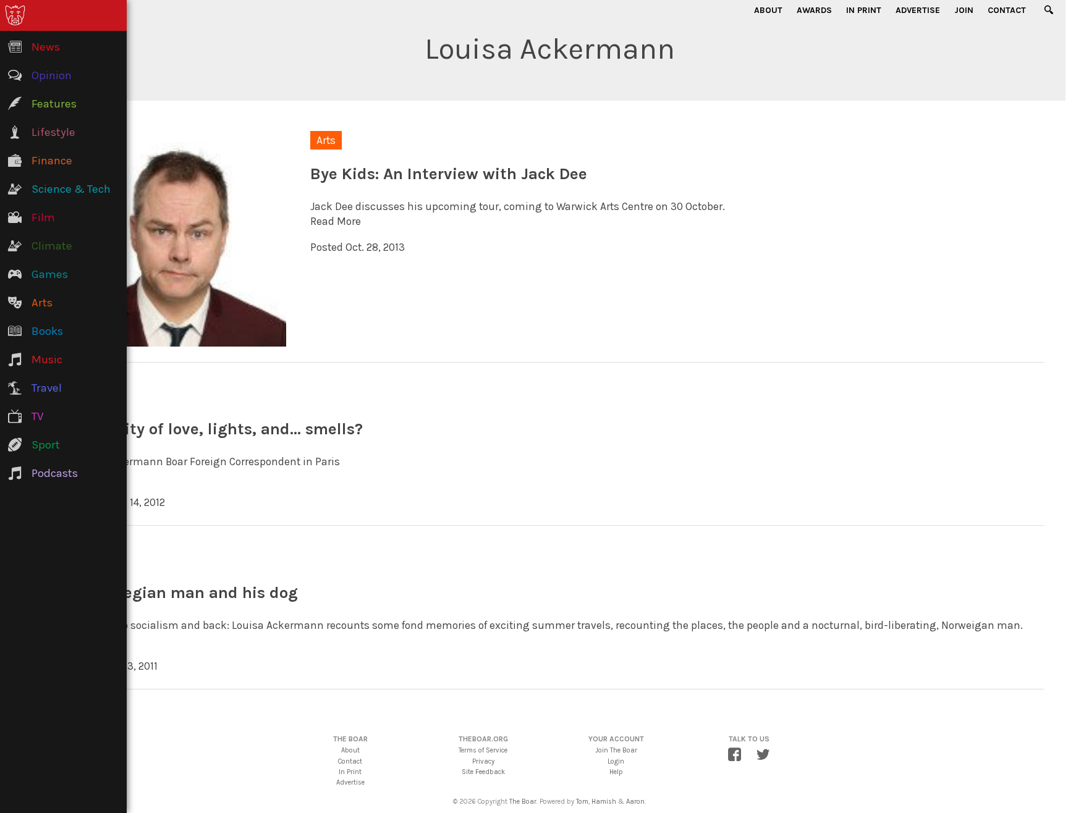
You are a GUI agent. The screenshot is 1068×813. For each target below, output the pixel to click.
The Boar (522, 802)
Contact (1007, 10)
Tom (582, 802)
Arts (326, 140)
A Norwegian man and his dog (184, 592)
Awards (814, 10)
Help (616, 772)
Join (963, 10)
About (768, 10)
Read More (335, 221)
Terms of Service (483, 750)
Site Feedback (483, 772)
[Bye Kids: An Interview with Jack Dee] (178, 338)
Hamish (603, 802)
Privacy (483, 761)
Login (616, 761)
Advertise (918, 10)
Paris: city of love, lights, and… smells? (217, 429)
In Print (863, 10)
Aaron (635, 802)
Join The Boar (616, 750)
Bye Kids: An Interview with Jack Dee (448, 173)
